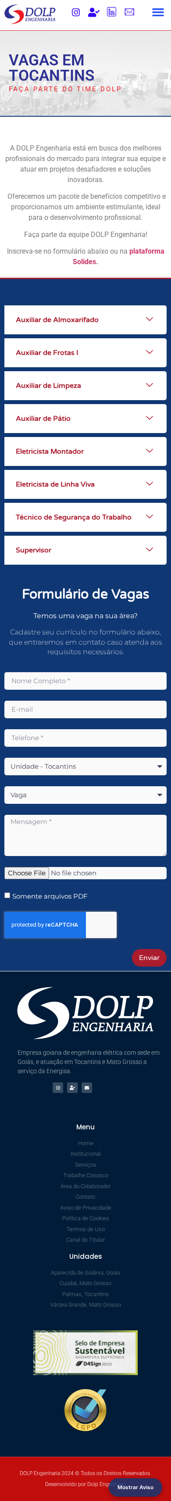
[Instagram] (76, 12)
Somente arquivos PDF (50, 896)
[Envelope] (87, 1087)
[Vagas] (94, 12)
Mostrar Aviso (135, 1487)
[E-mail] (129, 12)
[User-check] (72, 1087)
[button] (158, 12)
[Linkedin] (112, 12)
